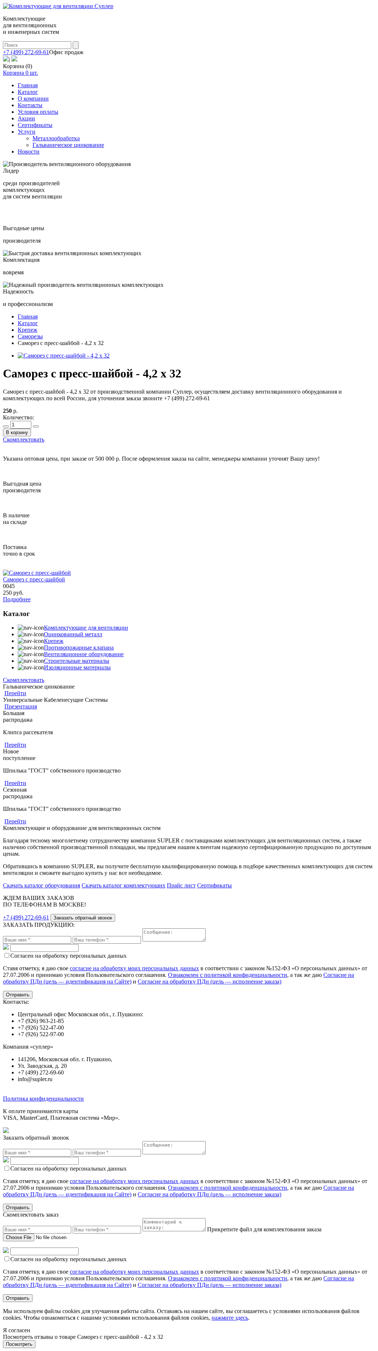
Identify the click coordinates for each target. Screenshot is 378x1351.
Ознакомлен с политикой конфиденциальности (227, 975)
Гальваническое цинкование (68, 145)
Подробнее (17, 599)
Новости (28, 151)
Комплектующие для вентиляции (86, 628)
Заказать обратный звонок (83, 918)
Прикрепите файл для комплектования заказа (264, 1229)
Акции (26, 118)
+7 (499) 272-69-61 (26, 52)
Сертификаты (35, 125)
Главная (28, 85)
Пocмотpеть (19, 1344)
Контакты (30, 105)
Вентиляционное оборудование (84, 654)
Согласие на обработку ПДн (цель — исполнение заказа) (209, 981)
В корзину (17, 432)
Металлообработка (56, 138)
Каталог (28, 92)
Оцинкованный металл (73, 634)
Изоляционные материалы (77, 667)
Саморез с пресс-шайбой (34, 579)
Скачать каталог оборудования (41, 885)
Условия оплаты (38, 112)
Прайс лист (181, 885)
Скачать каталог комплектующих (123, 885)
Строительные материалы (76, 661)
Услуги (26, 132)
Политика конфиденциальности (43, 1098)
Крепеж (53, 641)
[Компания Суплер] (58, 6)
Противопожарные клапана (79, 647)
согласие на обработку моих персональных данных (134, 968)
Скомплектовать (23, 439)
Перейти (15, 693)
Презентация (20, 706)
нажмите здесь (230, 1318)
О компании (33, 98)
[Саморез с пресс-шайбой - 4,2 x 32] (64, 355)
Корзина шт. (20, 73)
